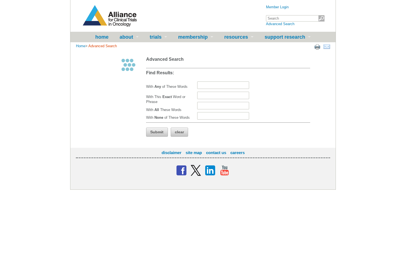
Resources (236, 37)
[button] (157, 132)
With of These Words (167, 87)
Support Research (285, 37)
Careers (237, 153)
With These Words (163, 110)
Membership (193, 37)
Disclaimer (171, 153)
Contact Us (216, 153)
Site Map (194, 153)
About (126, 37)
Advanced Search (280, 24)
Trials (156, 37)
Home (102, 37)
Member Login (277, 7)
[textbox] (295, 18)
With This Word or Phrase (165, 99)
